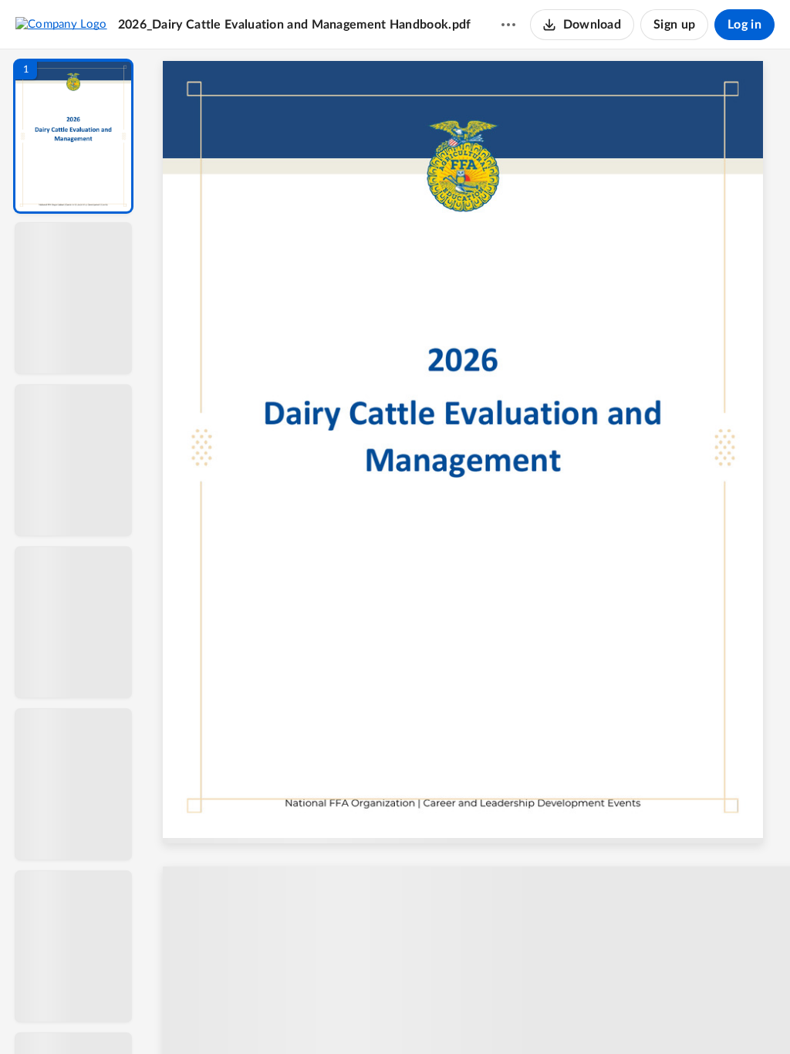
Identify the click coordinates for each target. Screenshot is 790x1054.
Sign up (674, 25)
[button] (73, 136)
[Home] (61, 24)
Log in (744, 25)
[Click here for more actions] (508, 24)
